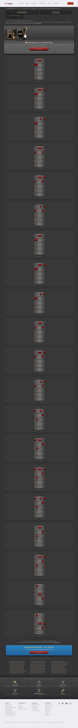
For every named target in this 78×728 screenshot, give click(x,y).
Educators (33, 3)
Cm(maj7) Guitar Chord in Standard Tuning (17, 661)
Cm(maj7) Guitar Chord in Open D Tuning (37, 664)
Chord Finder (48, 707)
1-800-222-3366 (45, 722)
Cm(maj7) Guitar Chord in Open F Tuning (17, 668)
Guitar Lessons (8, 704)
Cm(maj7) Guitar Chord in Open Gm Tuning (17, 664)
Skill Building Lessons (10, 711)
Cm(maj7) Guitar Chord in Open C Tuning (37, 669)
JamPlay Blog (48, 714)
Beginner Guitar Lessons (10, 707)
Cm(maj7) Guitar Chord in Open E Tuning (17, 672)
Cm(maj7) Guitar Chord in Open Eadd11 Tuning (18, 671)
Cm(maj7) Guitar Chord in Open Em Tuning (17, 669)
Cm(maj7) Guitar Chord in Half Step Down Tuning (59, 662)
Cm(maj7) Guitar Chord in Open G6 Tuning (17, 665)
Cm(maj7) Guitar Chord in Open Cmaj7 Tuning (38, 665)
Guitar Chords (48, 706)
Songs (27, 3)
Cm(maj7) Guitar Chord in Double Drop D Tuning (59, 669)
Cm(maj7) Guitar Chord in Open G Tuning (17, 666)
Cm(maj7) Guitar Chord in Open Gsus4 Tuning (17, 662)
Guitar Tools (47, 711)
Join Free (20, 706)
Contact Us (34, 706)
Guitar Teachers (35, 707)
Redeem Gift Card (22, 709)
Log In (19, 704)
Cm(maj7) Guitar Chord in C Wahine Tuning (58, 672)
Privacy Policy (35, 709)
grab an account (38, 23)
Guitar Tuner (48, 709)
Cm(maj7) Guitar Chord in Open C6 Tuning (38, 668)
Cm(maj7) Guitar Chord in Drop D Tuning (58, 666)
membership (57, 642)
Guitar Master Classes (10, 714)
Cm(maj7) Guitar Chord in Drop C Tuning (58, 668)
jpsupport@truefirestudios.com (57, 722)
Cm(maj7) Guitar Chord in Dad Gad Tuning (58, 671)
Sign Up (70, 3)
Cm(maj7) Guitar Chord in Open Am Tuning (38, 671)
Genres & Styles (8, 710)
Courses (21, 3)
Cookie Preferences (36, 710)
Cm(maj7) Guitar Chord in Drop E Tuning (58, 665)
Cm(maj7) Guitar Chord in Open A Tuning (37, 672)
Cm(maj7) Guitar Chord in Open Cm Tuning (38, 666)
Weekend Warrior (49, 704)
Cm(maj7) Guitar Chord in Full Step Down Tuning (59, 664)
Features (20, 707)
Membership (56, 3)
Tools (49, 3)
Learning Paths (42, 3)
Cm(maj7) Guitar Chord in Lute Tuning (57, 661)
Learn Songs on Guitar (10, 713)
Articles (46, 713)
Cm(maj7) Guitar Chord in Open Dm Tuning (38, 661)
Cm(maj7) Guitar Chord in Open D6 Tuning (38, 662)
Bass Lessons (8, 706)
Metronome (47, 710)
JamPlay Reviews (35, 704)
